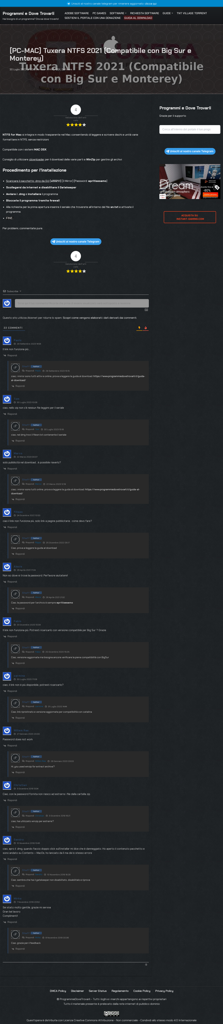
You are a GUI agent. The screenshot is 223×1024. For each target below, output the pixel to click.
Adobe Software (77, 13)
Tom (37, 429)
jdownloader (36, 159)
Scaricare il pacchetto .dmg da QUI (27, 181)
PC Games (99, 13)
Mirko (38, 937)
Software (67, 69)
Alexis (38, 597)
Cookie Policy (141, 991)
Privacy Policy (164, 991)
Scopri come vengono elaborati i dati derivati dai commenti (99, 318)
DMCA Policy (58, 991)
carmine (39, 706)
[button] (125, 13)
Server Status (98, 991)
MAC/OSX (54, 69)
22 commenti (37, 69)
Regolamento (120, 991)
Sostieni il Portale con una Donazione (93, 18)
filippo (38, 542)
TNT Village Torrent (192, 13)
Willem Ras (40, 761)
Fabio (38, 651)
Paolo (38, 370)
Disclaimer (77, 991)
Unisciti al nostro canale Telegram (77, 241)
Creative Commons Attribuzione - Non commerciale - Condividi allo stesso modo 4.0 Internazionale (135, 1020)
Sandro (38, 874)
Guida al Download (138, 18)
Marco (38, 484)
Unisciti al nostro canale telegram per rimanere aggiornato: (113, 3)
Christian (39, 815)
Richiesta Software (144, 13)
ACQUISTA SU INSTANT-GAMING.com (190, 217)
